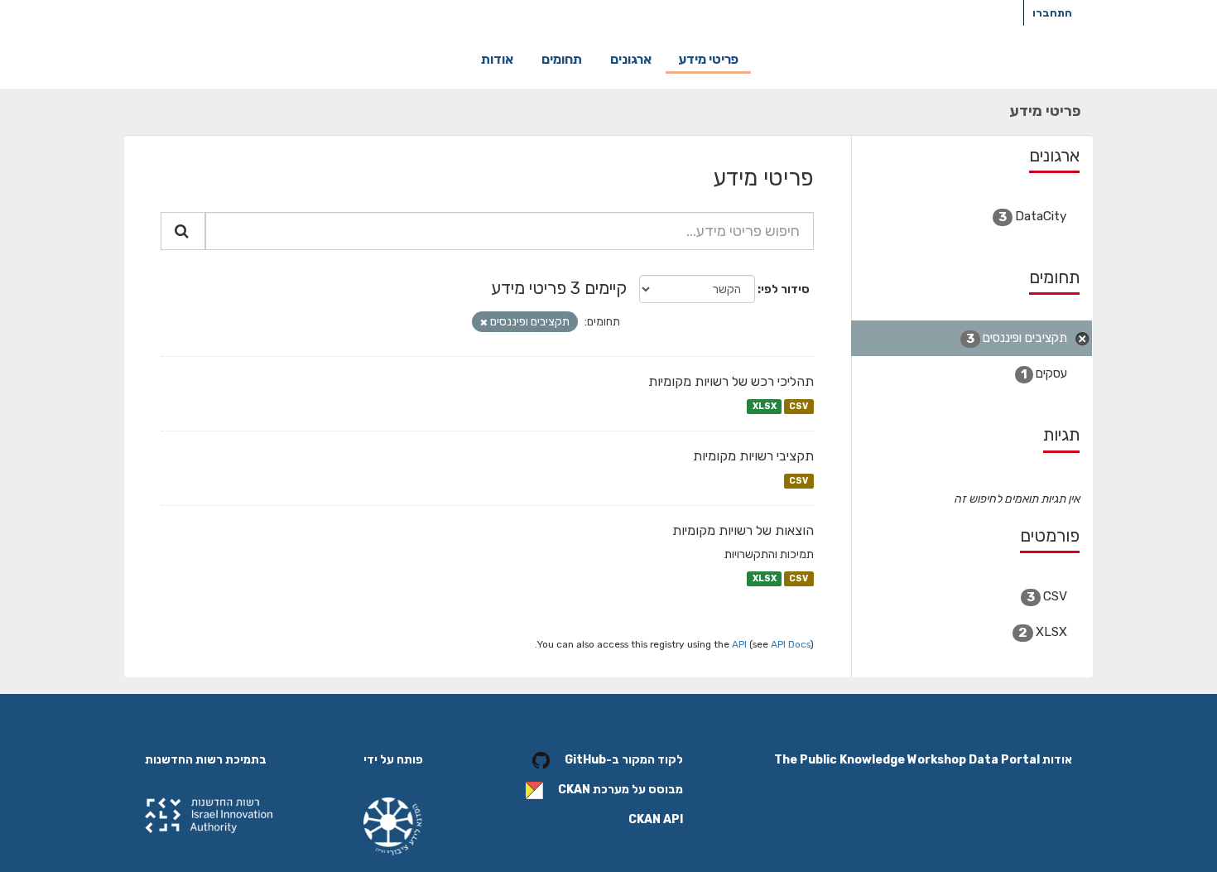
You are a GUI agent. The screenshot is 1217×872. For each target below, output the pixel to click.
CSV (798, 406)
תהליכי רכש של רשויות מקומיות (731, 381)
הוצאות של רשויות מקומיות (743, 530)
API (739, 644)
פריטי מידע (708, 59)
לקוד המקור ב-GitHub (624, 760)
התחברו (1052, 13)
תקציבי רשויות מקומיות (753, 456)
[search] (183, 231)
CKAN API (655, 819)
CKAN (574, 790)
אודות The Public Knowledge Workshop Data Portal (923, 760)
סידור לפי (785, 289)
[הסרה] (484, 322)
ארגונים (631, 59)
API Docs (791, 644)
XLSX (765, 406)
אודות (497, 59)
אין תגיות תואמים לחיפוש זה (1017, 499)
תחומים (561, 59)
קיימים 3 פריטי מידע (559, 287)
